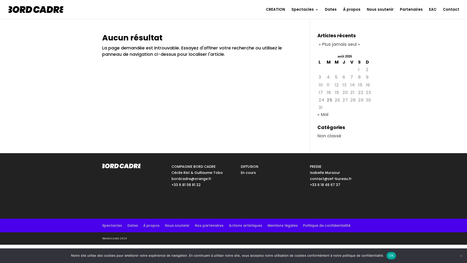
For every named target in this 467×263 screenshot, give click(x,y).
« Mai (322, 114)
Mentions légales (283, 225)
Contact (451, 10)
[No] (460, 255)
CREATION (275, 10)
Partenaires (411, 10)
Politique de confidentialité (326, 225)
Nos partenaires (209, 225)
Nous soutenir (380, 10)
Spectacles (302, 10)
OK (391, 255)
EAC (433, 10)
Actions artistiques (245, 225)
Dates (331, 10)
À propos (351, 10)
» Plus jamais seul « (339, 44)
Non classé (329, 136)
